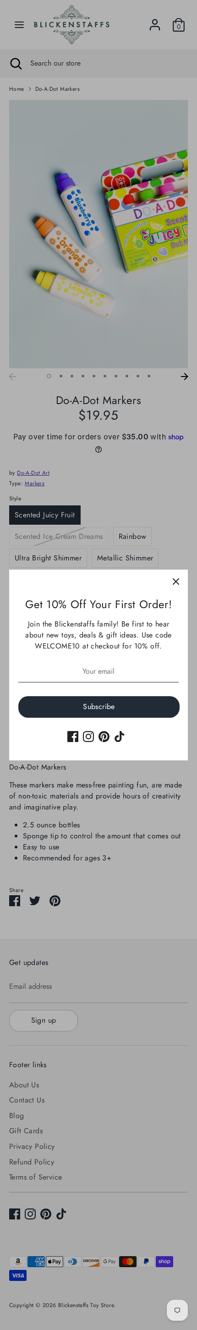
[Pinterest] (103, 736)
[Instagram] (88, 736)
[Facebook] (72, 736)
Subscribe (99, 706)
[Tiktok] (119, 736)
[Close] (176, 581)
